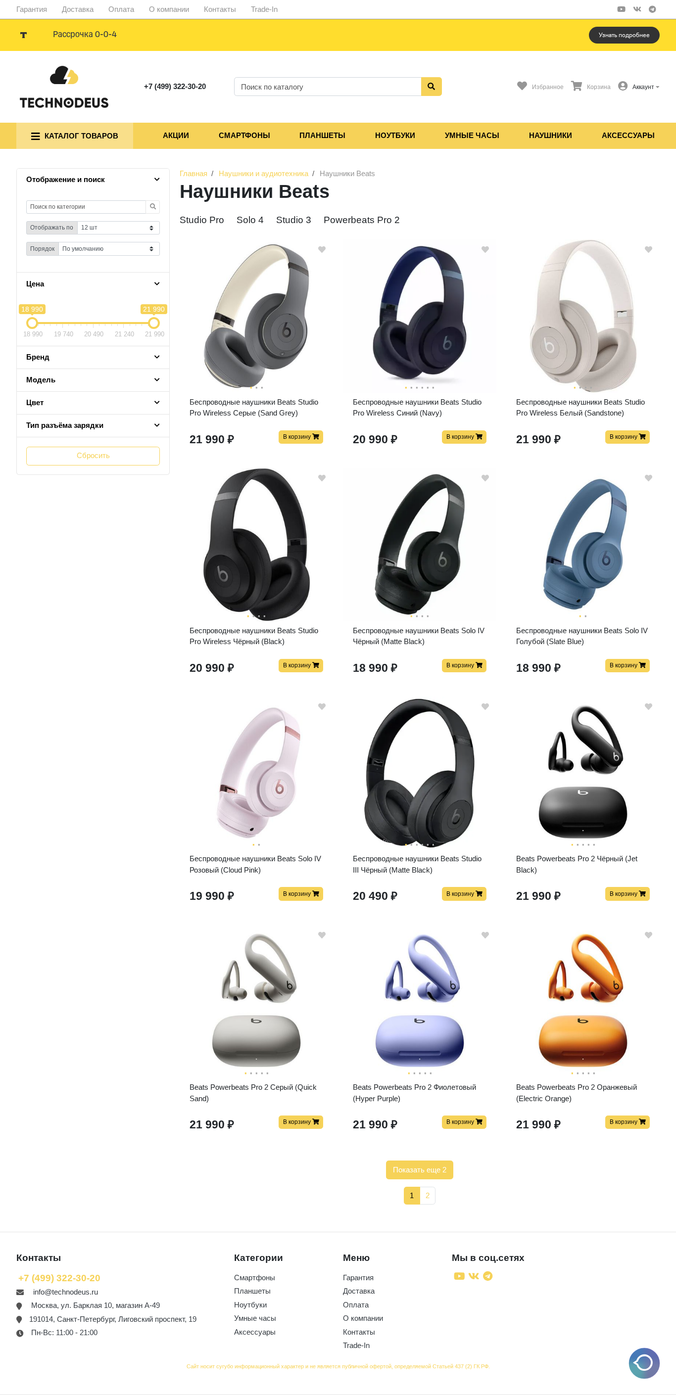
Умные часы (472, 135)
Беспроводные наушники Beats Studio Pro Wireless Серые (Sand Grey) (254, 408)
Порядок (42, 248)
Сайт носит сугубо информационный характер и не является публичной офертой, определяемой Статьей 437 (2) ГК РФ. (338, 1366)
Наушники (550, 135)
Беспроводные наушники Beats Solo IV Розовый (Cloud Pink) (255, 864)
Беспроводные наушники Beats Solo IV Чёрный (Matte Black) (418, 636)
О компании (169, 9)
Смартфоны (244, 135)
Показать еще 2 (419, 1169)
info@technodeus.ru (65, 1292)
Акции (176, 135)
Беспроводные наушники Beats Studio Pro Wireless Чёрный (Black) (254, 636)
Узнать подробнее (624, 35)
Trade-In (264, 9)
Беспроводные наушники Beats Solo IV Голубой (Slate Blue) (582, 636)
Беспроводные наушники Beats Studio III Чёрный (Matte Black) (417, 864)
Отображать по (51, 227)
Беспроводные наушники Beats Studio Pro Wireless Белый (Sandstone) (580, 408)
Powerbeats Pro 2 (362, 220)
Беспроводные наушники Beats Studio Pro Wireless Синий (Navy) (417, 408)
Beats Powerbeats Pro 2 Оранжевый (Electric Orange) (576, 1093)
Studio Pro (202, 220)
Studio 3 (293, 220)
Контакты (220, 9)
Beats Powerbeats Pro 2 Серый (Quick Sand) (253, 1093)
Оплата (121, 9)
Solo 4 (250, 220)
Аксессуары (628, 135)
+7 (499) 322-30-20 (175, 86)
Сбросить (93, 455)
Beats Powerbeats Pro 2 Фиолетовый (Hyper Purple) (414, 1093)
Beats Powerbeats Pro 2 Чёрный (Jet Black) (576, 864)
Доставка (78, 9)
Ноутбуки (395, 135)
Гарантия (31, 9)
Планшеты (322, 135)
